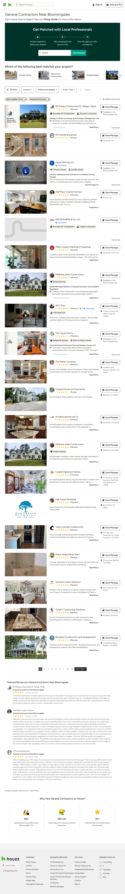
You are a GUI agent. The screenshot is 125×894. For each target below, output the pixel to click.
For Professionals (56, 862)
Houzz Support (80, 877)
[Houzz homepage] (9, 4)
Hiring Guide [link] (50, 19)
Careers (29, 866)
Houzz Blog (107, 862)
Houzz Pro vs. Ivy (56, 869)
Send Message (111, 107)
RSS (104, 877)
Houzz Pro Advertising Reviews (62, 873)
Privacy (28, 869)
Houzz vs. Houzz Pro (58, 866)
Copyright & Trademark (34, 884)
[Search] (16, 4)
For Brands (54, 883)
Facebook (106, 870)
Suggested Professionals (84, 869)
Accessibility (79, 873)
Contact (78, 880)
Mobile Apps (30, 880)
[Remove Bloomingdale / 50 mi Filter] (26, 99)
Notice (35, 869)
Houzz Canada (80, 862)
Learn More (34, 791)
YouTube (106, 873)
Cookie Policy (31, 877)
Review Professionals (83, 866)
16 (72, 669)
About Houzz (31, 862)
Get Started (79, 53)
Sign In (77, 884)
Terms (28, 873)
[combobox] (34, 4)
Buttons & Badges (57, 887)
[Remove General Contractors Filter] (49, 99)
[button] (4, 4)
